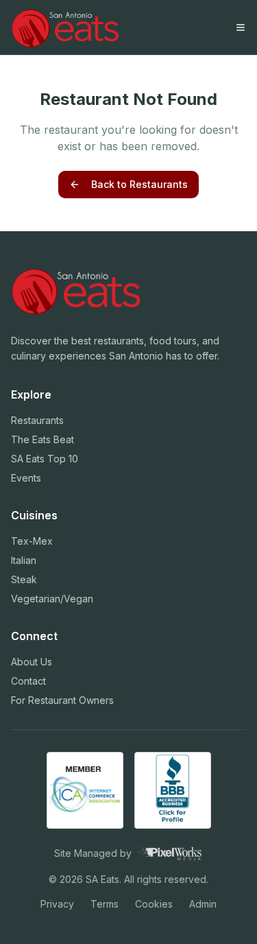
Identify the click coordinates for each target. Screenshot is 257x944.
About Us (31, 662)
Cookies (154, 904)
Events (26, 478)
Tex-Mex (32, 541)
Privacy (57, 904)
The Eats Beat (42, 439)
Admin (203, 904)
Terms (104, 904)
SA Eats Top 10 (44, 458)
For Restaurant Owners (62, 700)
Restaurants (37, 420)
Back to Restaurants (139, 184)
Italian (23, 560)
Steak (24, 579)
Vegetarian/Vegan (52, 598)
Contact (28, 681)
